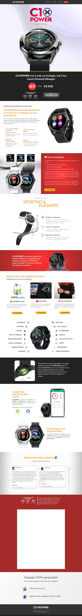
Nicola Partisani (23, 467)
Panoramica (48, 1)
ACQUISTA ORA (50, 189)
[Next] (74, 300)
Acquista (65, 2)
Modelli (59, 1)
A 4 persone (18, 486)
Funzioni (54, 1)
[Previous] (7, 300)
